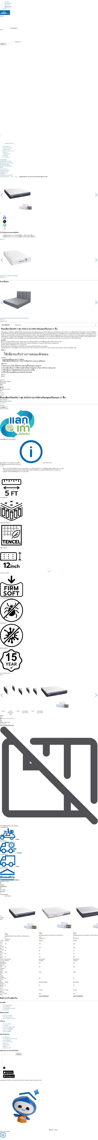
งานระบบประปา (4, 169)
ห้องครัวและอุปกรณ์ (4, 170)
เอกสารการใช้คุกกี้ (7, 1030)
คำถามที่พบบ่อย (6, 1006)
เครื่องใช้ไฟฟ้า (3, 159)
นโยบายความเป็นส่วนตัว (9, 1027)
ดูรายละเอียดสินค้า (44, 996)
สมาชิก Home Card (7, 1015)
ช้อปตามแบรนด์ (7, 147)
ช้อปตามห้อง (6, 146)
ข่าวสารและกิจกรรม (8, 1041)
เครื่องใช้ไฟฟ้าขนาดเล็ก (5, 161)
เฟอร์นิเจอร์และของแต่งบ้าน (6, 162)
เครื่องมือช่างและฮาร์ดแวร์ (6, 175)
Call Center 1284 (7, 1047)
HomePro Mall (6, 149)
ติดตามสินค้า (6, 1009)
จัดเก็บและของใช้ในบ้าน (6, 165)
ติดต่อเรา (5, 1046)
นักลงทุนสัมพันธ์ (7, 1040)
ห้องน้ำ (1, 167)
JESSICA (2, 395)
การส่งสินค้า (6, 1025)
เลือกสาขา (17, 41)
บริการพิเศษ (6, 157)
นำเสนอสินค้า (6, 1044)
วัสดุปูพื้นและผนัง (4, 172)
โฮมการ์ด (6, 1)
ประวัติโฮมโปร (6, 1037)
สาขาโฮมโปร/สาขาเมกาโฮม (10, 1038)
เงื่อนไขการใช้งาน (7, 1024)
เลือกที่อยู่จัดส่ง (13, 28)
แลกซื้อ (1, 465)
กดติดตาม (8, 381)
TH (4, 8)
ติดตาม (18, 1054)
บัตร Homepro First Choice (9, 1018)
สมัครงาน (5, 1043)
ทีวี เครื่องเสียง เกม (4, 164)
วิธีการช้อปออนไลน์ (7, 1005)
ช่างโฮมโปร (6, 154)
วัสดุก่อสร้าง (3, 173)
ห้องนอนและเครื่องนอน (4, 176)
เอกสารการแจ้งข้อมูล (8, 1028)
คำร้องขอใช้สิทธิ (7, 1031)
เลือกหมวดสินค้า (9, 143)
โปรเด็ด (5, 155)
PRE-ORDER (3, 723)
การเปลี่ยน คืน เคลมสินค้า (9, 1008)
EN (5, 8)
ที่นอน (12, 176)
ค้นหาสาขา (7, 5)
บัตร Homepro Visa (7, 1016)
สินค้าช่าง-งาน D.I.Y (7, 151)
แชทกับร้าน (2, 393)
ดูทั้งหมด (2, 239)
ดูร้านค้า (2, 392)
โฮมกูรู (4, 152)
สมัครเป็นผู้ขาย (8, 3)
